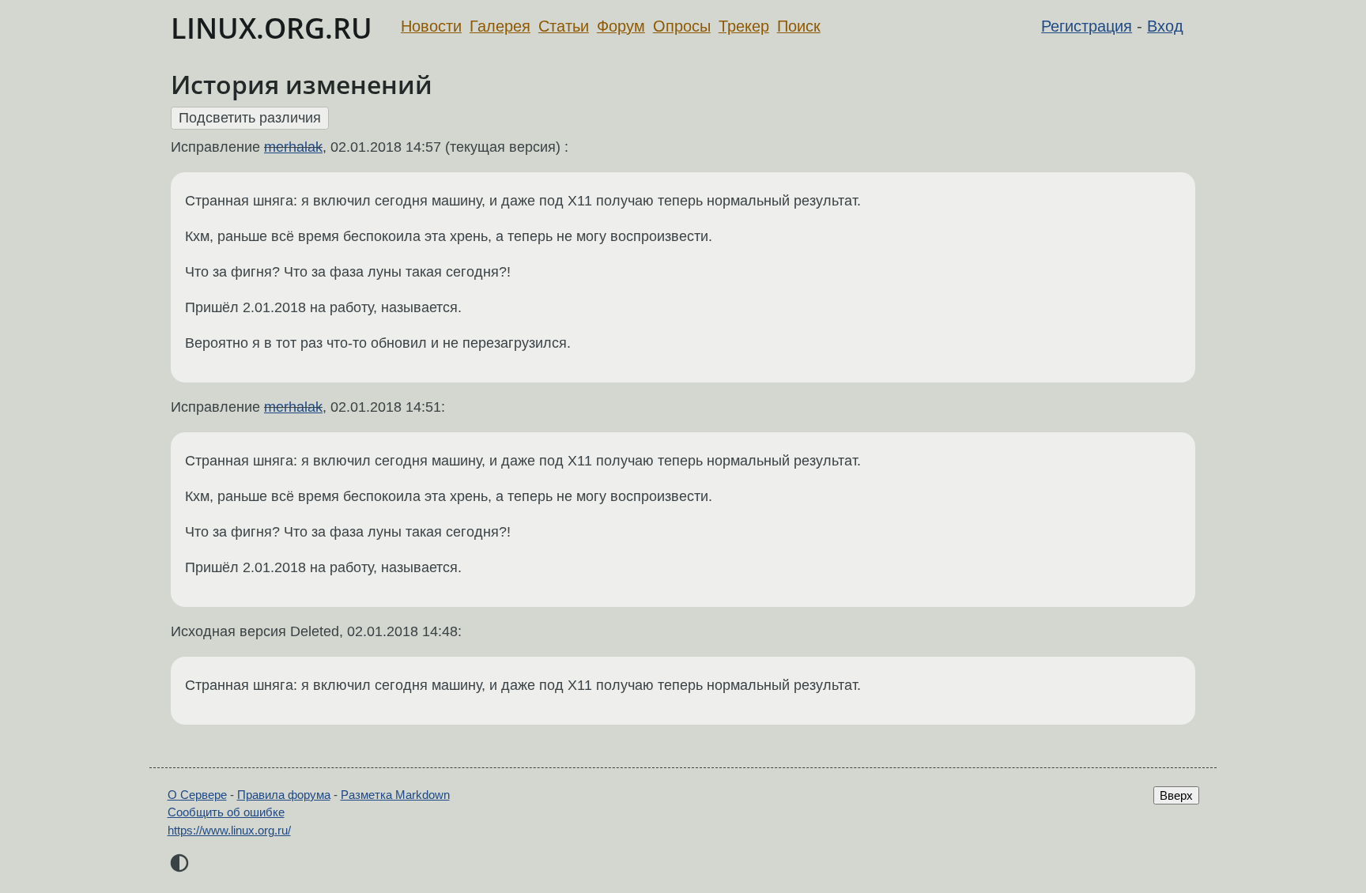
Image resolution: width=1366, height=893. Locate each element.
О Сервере (197, 794)
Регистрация (1086, 26)
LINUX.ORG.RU (271, 28)
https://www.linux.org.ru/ (229, 830)
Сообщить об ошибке (226, 812)
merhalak (293, 147)
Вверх (1176, 795)
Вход (1165, 26)
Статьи (563, 26)
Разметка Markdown (395, 794)
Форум (621, 26)
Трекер (744, 26)
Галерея (500, 26)
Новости (431, 26)
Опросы (682, 26)
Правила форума (283, 794)
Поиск (799, 26)
